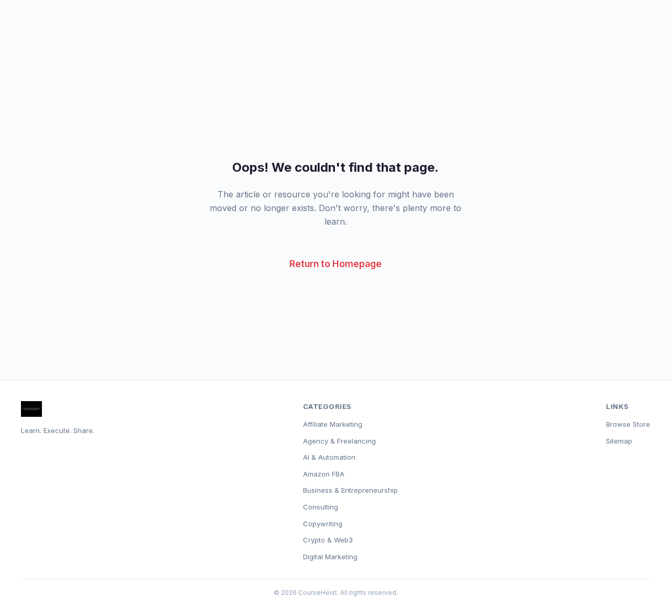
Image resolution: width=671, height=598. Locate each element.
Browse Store (628, 424)
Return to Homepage (335, 263)
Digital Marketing (330, 556)
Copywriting (322, 523)
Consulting (320, 507)
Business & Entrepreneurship (350, 490)
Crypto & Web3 (328, 540)
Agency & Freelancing (339, 441)
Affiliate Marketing (332, 424)
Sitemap (619, 441)
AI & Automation (329, 457)
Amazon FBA (323, 474)
